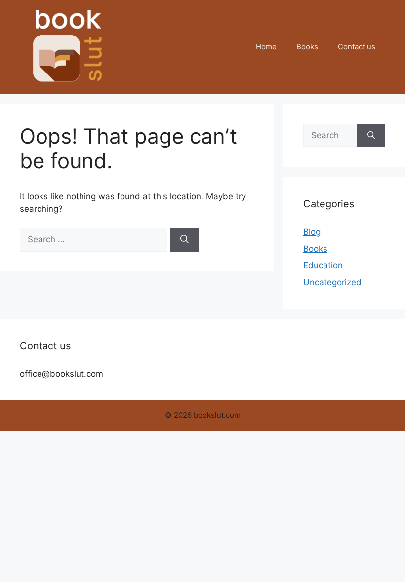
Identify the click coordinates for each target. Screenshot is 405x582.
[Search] (184, 240)
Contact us (356, 46)
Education (323, 265)
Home (266, 46)
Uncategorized (332, 282)
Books (307, 46)
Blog (312, 232)
